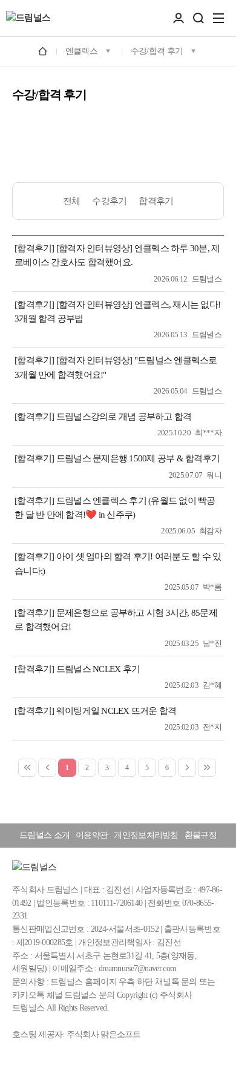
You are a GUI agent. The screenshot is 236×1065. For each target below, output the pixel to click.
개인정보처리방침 (146, 835)
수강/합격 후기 (157, 51)
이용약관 (92, 835)
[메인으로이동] (42, 51)
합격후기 (156, 201)
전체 (71, 201)
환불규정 (201, 835)
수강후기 (109, 201)
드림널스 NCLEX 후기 (98, 669)
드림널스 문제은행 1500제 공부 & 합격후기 (138, 458)
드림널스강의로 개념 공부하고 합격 (124, 416)
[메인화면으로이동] (28, 18)
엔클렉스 (81, 51)
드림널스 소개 (44, 835)
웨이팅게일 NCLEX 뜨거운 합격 (116, 711)
